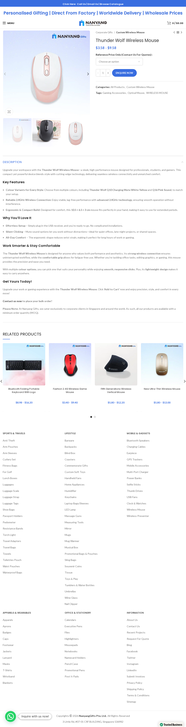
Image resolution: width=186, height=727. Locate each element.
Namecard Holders (75, 657)
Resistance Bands (13, 528)
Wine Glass (71, 597)
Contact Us (133, 626)
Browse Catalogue (111, 4)
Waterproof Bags (12, 572)
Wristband (9, 676)
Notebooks (71, 651)
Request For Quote (138, 638)
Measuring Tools (74, 522)
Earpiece (132, 453)
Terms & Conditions (138, 695)
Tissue (68, 572)
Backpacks (71, 446)
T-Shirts (7, 670)
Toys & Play (71, 578)
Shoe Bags (9, 509)
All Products (118, 87)
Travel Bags (9, 547)
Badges (7, 632)
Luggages (8, 484)
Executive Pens (73, 626)
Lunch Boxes (10, 478)
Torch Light (9, 534)
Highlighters (72, 638)
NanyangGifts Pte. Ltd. (92, 715)
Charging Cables (136, 446)
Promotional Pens (75, 670)
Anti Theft (9, 440)
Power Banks (134, 478)
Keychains (70, 497)
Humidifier (70, 490)
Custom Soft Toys (75, 471)
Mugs (68, 534)
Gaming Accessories (114, 92)
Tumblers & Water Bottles (79, 585)
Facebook (132, 651)
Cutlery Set (9, 459)
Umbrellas (70, 591)
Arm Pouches (10, 446)
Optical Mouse (136, 92)
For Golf (7, 471)
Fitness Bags (10, 465)
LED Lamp (70, 509)
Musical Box (71, 547)
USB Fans (132, 497)
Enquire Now (124, 72)
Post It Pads (72, 676)
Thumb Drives (135, 490)
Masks (6, 663)
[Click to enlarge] (9, 111)
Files (67, 632)
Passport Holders (13, 515)
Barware (69, 440)
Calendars (70, 619)
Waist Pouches (11, 566)
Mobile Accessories (138, 465)
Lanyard (7, 657)
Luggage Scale (11, 490)
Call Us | (82, 4)
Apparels (8, 619)
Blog (129, 644)
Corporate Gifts (104, 32)
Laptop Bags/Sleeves (77, 503)
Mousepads (71, 644)
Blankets (8, 682)
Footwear (8, 644)
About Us (132, 619)
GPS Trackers (134, 459)
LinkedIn (132, 670)
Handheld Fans (73, 478)
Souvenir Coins (73, 566)
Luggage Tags (11, 503)
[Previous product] (174, 32)
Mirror (68, 528)
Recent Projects (136, 632)
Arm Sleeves (10, 453)
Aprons (7, 626)
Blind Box (70, 453)
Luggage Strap (11, 497)
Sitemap (131, 701)
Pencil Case (71, 663)
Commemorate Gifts (76, 465)
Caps (6, 638)
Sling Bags (70, 559)
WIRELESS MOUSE (157, 92)
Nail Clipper (71, 603)
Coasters (70, 459)
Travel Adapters (12, 541)
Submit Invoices (136, 676)
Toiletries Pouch (12, 559)
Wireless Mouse (136, 509)
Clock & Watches (136, 503)
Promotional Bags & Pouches (81, 553)
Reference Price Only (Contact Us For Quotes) (123, 54)
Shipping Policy (135, 689)
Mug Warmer (72, 541)
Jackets (7, 651)
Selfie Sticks (134, 484)
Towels (7, 553)
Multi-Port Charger (137, 471)
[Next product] (181, 32)
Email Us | (94, 4)
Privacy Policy (134, 682)
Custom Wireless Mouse (130, 32)
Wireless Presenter (138, 515)
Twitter (131, 657)
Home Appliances (74, 484)
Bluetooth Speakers (138, 440)
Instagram (132, 663)
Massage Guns (73, 515)
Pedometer (9, 522)
